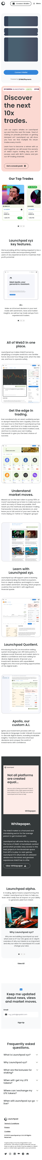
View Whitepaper (14, 865)
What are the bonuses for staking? (18, 1071)
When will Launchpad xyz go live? (19, 1102)
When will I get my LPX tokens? (16, 1081)
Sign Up (21, 1022)
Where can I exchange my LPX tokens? (18, 1092)
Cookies (7, 1131)
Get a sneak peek (14, 166)
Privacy (7, 1127)
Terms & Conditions (11, 1123)
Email (6, 1010)
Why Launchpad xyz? (15, 1062)
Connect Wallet (21, 72)
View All (21, 963)
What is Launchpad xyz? (17, 1054)
